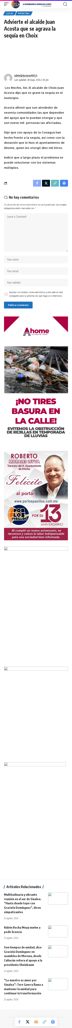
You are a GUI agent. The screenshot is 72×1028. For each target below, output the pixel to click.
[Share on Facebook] (19, 1022)
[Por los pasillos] (31, 4)
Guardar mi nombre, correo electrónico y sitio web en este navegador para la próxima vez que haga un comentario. (36, 294)
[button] (7, 4)
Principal (24, 13)
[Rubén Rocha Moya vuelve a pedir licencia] (58, 931)
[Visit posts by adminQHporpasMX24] (8, 78)
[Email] (36, 1022)
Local (9, 13)
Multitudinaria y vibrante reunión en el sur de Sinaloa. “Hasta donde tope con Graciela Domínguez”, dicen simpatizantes (22, 903)
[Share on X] (27, 1022)
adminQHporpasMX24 (25, 75)
